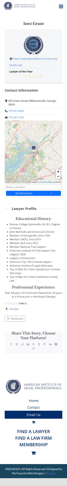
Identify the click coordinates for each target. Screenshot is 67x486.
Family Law (15, 65)
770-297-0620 (16, 111)
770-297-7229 (16, 117)
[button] (58, 171)
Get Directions (23, 193)
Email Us (33, 414)
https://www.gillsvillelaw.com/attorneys (36, 58)
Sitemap (50, 473)
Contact (33, 407)
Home (33, 400)
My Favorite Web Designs (27, 473)
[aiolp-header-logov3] (33, 380)
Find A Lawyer (33, 431)
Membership (33, 444)
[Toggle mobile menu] (61, 6)
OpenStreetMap (46, 182)
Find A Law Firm (33, 438)
